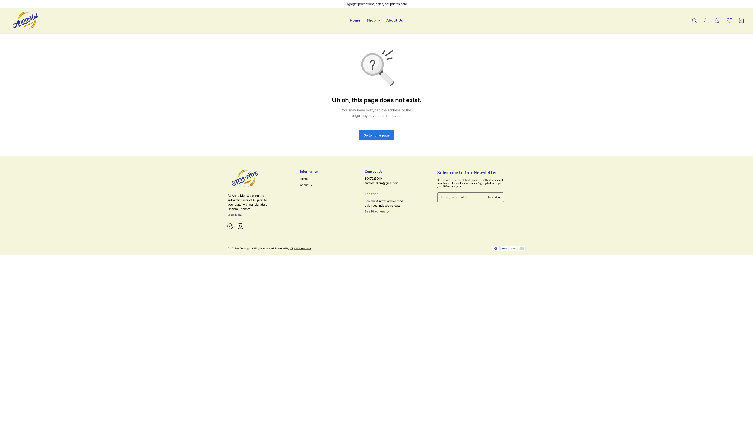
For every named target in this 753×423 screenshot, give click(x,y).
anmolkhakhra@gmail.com (381, 183)
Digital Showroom (300, 248)
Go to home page (377, 135)
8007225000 (373, 178)
